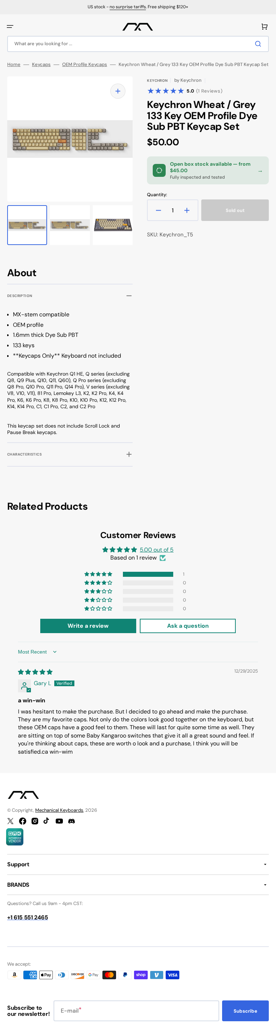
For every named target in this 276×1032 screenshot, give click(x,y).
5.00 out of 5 (157, 549)
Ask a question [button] (188, 626)
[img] (35, 672)
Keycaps (41, 64)
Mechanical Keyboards (59, 810)
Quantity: (157, 195)
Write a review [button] (88, 626)
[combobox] (138, 44)
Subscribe (245, 1011)
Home (13, 64)
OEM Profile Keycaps (84, 64)
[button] (10, 26)
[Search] (259, 44)
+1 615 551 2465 (27, 917)
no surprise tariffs (128, 7)
